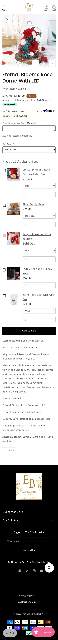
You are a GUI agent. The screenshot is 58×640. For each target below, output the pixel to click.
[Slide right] (52, 63)
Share (12, 450)
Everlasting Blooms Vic (33, 614)
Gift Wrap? (8, 144)
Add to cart (29, 330)
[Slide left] (35, 63)
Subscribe (29, 550)
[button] (4, 7)
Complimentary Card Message (19, 123)
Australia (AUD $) (27, 602)
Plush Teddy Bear (33, 204)
